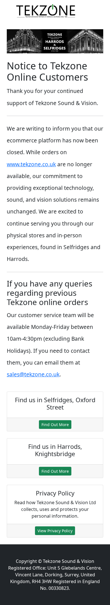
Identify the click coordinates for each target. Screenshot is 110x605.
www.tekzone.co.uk (31, 164)
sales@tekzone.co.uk (33, 374)
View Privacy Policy (55, 530)
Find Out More (55, 424)
